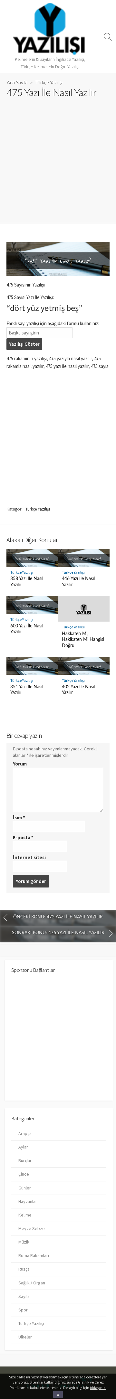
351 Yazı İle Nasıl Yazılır (26, 689)
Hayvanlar (27, 1201)
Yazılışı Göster (24, 344)
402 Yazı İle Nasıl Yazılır (78, 689)
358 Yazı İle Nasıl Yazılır (26, 581)
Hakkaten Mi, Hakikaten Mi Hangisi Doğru (83, 639)
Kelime (25, 1215)
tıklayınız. (98, 1387)
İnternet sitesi (29, 857)
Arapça (25, 1133)
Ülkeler (25, 1337)
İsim (19, 817)
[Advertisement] (58, 158)
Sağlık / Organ (31, 1283)
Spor (23, 1310)
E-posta (23, 837)
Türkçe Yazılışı (49, 82)
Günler (24, 1188)
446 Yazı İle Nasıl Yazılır (78, 581)
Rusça (24, 1269)
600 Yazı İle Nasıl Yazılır (26, 629)
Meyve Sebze (31, 1228)
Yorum (20, 764)
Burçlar (25, 1160)
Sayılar (24, 1296)
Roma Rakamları (33, 1255)
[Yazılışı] (49, 29)
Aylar (23, 1147)
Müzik (23, 1242)
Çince (23, 1174)
